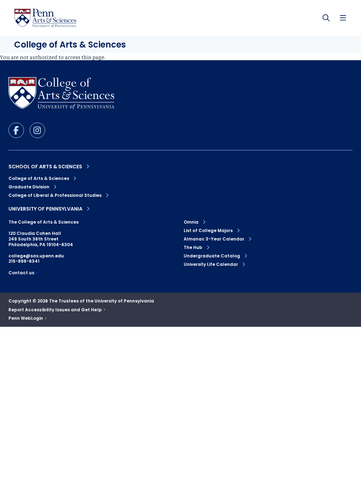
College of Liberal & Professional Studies (55, 195)
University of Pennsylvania (45, 208)
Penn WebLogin (25, 318)
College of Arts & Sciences (38, 178)
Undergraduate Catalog (212, 256)
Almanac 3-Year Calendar (214, 239)
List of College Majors (208, 230)
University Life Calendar (211, 264)
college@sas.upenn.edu (36, 256)
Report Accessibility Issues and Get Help (55, 310)
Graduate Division (28, 187)
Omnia (191, 222)
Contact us (21, 273)
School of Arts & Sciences (45, 166)
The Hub (193, 247)
